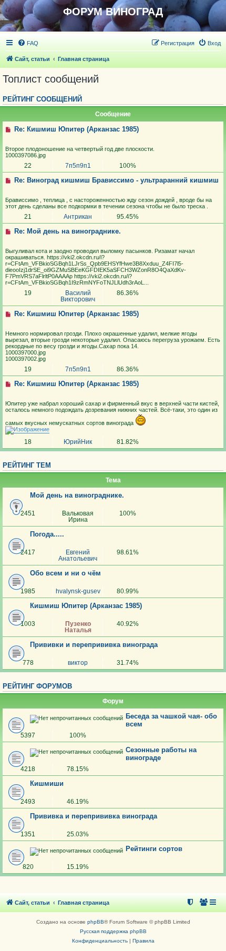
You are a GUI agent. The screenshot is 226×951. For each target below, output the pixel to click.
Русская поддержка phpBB (113, 931)
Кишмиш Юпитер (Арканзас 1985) (86, 606)
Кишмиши (47, 783)
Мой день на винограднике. (77, 495)
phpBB (95, 922)
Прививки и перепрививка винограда (94, 645)
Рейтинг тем (27, 465)
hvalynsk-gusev (78, 591)
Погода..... (47, 534)
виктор (78, 663)
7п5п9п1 (78, 166)
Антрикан (78, 217)
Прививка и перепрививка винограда (93, 816)
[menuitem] (27, 43)
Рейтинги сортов (154, 849)
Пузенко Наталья (78, 627)
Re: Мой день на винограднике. (66, 231)
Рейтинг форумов (37, 686)
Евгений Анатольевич (77, 555)
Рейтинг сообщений (42, 99)
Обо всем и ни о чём (65, 573)
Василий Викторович (77, 296)
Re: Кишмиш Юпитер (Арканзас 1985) (75, 129)
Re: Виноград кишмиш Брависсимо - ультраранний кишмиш (115, 180)
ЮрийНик (78, 442)
